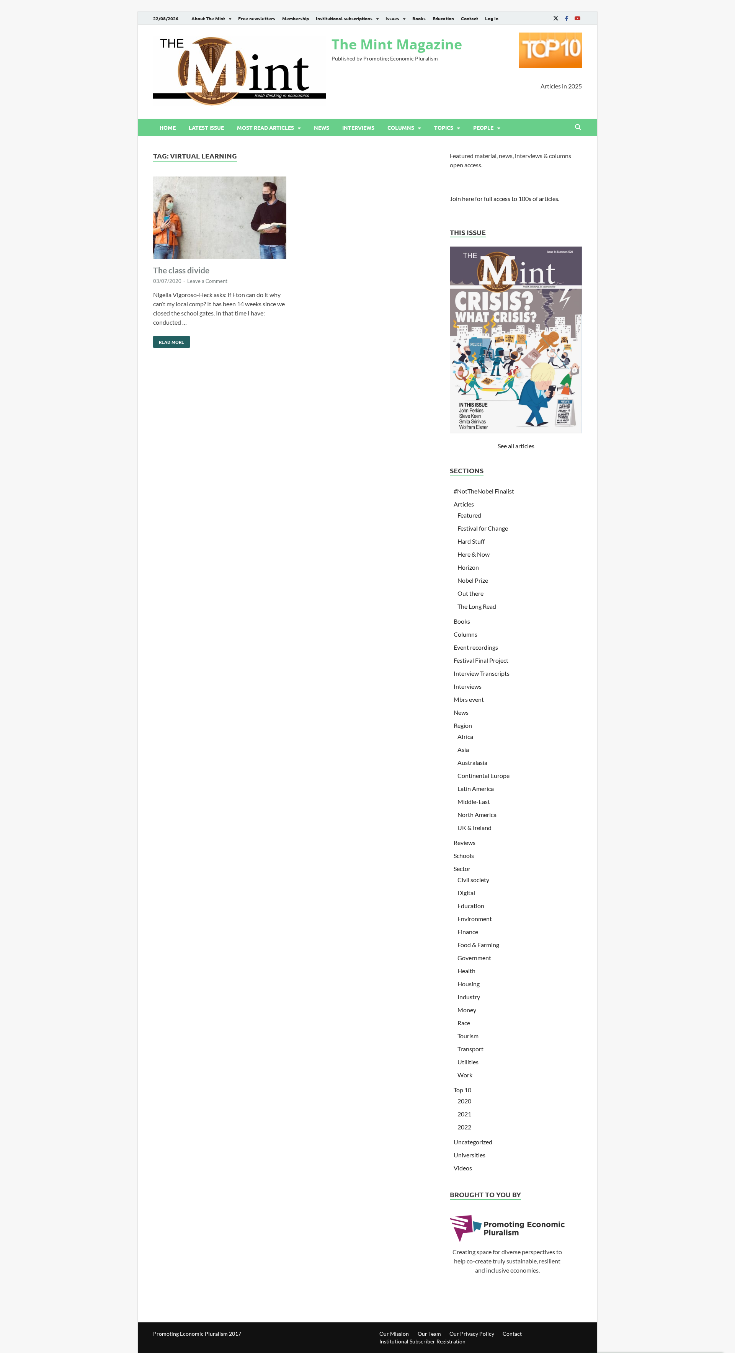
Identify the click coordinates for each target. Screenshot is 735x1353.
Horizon (468, 567)
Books (419, 18)
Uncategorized (473, 1141)
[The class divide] (219, 218)
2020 (464, 1101)
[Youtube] (577, 18)
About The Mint (208, 18)
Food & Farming (478, 944)
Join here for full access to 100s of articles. (504, 198)
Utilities (468, 1061)
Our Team (429, 1333)
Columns (400, 127)
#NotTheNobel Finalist (484, 491)
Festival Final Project (481, 660)
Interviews (358, 127)
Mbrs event (469, 699)
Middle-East (473, 801)
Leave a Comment (207, 281)
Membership (295, 18)
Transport (470, 1048)
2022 (464, 1127)
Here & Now (473, 554)
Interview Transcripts (482, 673)
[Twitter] (555, 18)
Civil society (473, 879)
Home (168, 127)
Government (474, 957)
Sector (462, 868)
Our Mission (394, 1333)
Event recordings (476, 647)
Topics (443, 127)
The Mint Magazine (397, 44)
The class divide (181, 270)
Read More (168, 340)
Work (464, 1074)
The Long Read (476, 606)
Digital (466, 892)
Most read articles (265, 127)
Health (466, 970)
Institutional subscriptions (344, 18)
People (483, 127)
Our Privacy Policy (471, 1333)
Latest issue (206, 127)
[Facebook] (566, 18)
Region (463, 725)
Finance (467, 931)
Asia (463, 749)
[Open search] (578, 127)
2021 (464, 1114)
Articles (464, 504)
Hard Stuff (471, 541)
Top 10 (462, 1089)
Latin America (475, 788)
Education (443, 18)
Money (466, 1009)
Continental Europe (483, 775)
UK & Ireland (474, 827)
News (321, 127)
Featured (469, 515)
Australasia (472, 762)
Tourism (468, 1035)
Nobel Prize (472, 580)
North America (477, 814)
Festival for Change (482, 528)
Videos (463, 1168)
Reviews (464, 842)
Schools (464, 855)
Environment (474, 918)
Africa (465, 736)
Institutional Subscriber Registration (422, 1341)
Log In (491, 18)
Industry (468, 996)
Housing (468, 983)
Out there (470, 593)
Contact (469, 18)
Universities (469, 1155)
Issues (392, 18)
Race (463, 1022)
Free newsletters (256, 18)
